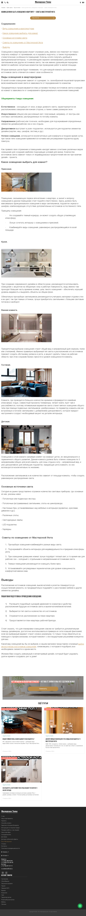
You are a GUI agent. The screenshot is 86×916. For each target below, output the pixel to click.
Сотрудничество (6, 834)
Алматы (3, 859)
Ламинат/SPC (5, 888)
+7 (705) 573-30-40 (7, 862)
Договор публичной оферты (9, 839)
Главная (3, 7)
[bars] (2, 2)
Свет (2, 895)
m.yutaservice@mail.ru (7, 868)
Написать (43, 689)
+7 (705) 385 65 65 (7, 860)
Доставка (4, 837)
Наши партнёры (6, 832)
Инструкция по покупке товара (10, 827)
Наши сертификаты (7, 818)
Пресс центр (9, 7)
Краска (3, 890)
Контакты (4, 846)
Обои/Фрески (5, 881)
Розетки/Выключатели (7, 899)
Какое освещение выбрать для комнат (20, 33)
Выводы (6, 47)
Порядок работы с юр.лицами (10, 830)
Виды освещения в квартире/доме (18, 29)
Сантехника (4, 879)
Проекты (3, 820)
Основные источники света (15, 38)
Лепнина (3, 904)
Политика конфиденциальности (10, 848)
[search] (5, 3)
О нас (3, 816)
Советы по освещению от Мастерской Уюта (23, 43)
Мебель (3, 902)
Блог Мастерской (6, 841)
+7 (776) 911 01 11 (7, 866)
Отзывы (3, 843)
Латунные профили (7, 883)
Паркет (3, 886)
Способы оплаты (6, 823)
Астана (3, 864)
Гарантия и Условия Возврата (10, 825)
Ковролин (4, 892)
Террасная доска (6, 897)
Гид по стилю (17, 7)
